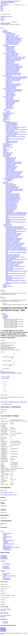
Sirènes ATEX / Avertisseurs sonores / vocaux (15, 58)
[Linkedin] (5, 315)
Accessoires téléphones (10, 52)
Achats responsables (10, 170)
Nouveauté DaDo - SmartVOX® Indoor (14, 190)
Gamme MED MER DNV (11, 123)
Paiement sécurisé (6, 573)
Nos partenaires (6, 283)
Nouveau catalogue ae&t (11, 204)
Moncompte (2, 10)
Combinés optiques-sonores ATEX (13, 60)
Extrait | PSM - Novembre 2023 (12, 255)
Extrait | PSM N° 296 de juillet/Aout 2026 (14, 227)
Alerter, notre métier (7, 154)
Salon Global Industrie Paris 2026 (13, 199)
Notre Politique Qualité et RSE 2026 (13, 163)
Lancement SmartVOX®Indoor (12, 195)
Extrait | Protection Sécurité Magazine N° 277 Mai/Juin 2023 (15, 278)
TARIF (4, 285)
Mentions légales (6, 578)
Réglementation (6, 149)
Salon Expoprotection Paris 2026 (12, 197)
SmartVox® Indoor (7, 114)
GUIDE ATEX (6, 143)
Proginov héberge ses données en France (14, 177)
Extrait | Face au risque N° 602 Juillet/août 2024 (15, 248)
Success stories (6, 566)
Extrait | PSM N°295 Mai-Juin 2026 (13, 234)
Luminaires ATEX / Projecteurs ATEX (14, 67)
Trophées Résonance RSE (11, 168)
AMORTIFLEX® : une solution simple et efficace (16, 213)
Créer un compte (8, 16)
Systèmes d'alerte (6, 116)
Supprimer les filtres (5, 378)
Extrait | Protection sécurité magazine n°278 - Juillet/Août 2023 (15, 269)
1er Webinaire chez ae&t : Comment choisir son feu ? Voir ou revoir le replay (16, 135)
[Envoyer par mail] (4, 318)
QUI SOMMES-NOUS (8, 152)
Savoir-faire (5, 117)
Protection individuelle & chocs (9, 88)
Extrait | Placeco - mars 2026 (12, 237)
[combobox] (21, 4)
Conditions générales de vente (9, 575)
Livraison (5, 574)
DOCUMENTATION (7, 144)
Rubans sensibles (9, 99)
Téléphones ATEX (9, 49)
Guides (4, 148)
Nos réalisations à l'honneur (8, 178)
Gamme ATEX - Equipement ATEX (10, 53)
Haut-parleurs (8, 82)
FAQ (4, 577)
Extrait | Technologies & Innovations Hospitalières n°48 (16, 253)
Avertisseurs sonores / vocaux (12, 37)
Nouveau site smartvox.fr (11, 209)
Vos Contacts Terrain (7, 224)
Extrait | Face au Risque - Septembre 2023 (14, 262)
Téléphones (5, 45)
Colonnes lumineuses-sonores (12, 44)
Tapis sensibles (9, 106)
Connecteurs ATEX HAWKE (12, 72)
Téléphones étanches (10, 47)
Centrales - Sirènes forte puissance (13, 80)
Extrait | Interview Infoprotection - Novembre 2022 (16, 282)
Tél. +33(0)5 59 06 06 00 (6, 609)
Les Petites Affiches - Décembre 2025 (13, 239)
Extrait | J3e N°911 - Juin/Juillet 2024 (13, 246)
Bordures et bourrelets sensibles (12, 101)
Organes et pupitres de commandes (13, 85)
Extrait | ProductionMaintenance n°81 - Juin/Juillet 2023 (16, 274)
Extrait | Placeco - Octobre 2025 (12, 241)
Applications (5, 115)
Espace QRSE (6, 156)
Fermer (2, 27)
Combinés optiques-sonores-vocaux (13, 41)
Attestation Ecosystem (10, 165)
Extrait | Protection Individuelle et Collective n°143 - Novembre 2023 (16, 260)
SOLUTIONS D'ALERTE (8, 113)
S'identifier (3, 16)
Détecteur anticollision (10, 95)
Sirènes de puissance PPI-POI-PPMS (13, 39)
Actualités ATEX (6, 121)
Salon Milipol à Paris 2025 (11, 206)
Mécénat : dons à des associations (12, 175)
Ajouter (2, 531)
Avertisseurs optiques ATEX (11, 55)
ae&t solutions (6, 567)
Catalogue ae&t (6, 145)
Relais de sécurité (9, 108)
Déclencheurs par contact (8, 96)
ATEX (4, 120)
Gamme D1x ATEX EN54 (11, 125)
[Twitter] (5, 314)
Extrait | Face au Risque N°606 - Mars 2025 (15, 244)
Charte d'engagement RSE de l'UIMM (13, 172)
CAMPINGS (8, 180)
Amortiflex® (8, 192)
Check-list (5, 151)
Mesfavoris (2, 8)
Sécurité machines (9, 211)
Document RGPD (7, 579)
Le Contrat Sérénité (7, 155)
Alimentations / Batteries (11, 87)
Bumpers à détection (10, 103)
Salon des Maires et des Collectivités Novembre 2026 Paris (15, 222)
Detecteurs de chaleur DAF (11, 142)
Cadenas (5, 109)
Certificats (5, 150)
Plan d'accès (3, 593)
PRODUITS (5, 31)
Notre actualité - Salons (8, 183)
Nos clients (5, 182)
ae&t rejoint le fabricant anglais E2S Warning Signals (15, 139)
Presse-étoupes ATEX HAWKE (12, 69)
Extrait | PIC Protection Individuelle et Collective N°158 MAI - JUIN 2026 (16, 232)
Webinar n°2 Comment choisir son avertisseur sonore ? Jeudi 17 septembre (16, 130)
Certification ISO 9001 (10, 158)
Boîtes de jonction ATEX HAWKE (13, 74)
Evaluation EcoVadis (10, 161)
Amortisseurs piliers (10, 93)
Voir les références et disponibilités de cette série (10, 401)
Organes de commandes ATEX (12, 65)
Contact (4, 287)
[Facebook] (5, 317)
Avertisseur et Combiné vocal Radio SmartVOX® (16, 78)
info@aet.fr (3, 610)
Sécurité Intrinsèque (10, 62)
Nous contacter (4, 3)
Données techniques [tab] (7, 404)
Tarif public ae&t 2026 (7, 286)
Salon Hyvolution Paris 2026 (12, 202)
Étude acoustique (6, 118)
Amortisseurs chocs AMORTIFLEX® (13, 90)
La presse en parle (7, 225)
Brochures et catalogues (8, 147)
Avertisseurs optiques (10, 34)
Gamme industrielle (7, 32)
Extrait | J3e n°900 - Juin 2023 (12, 265)
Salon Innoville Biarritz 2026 (12, 187)
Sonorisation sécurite (7, 75)
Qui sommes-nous (7, 563)
